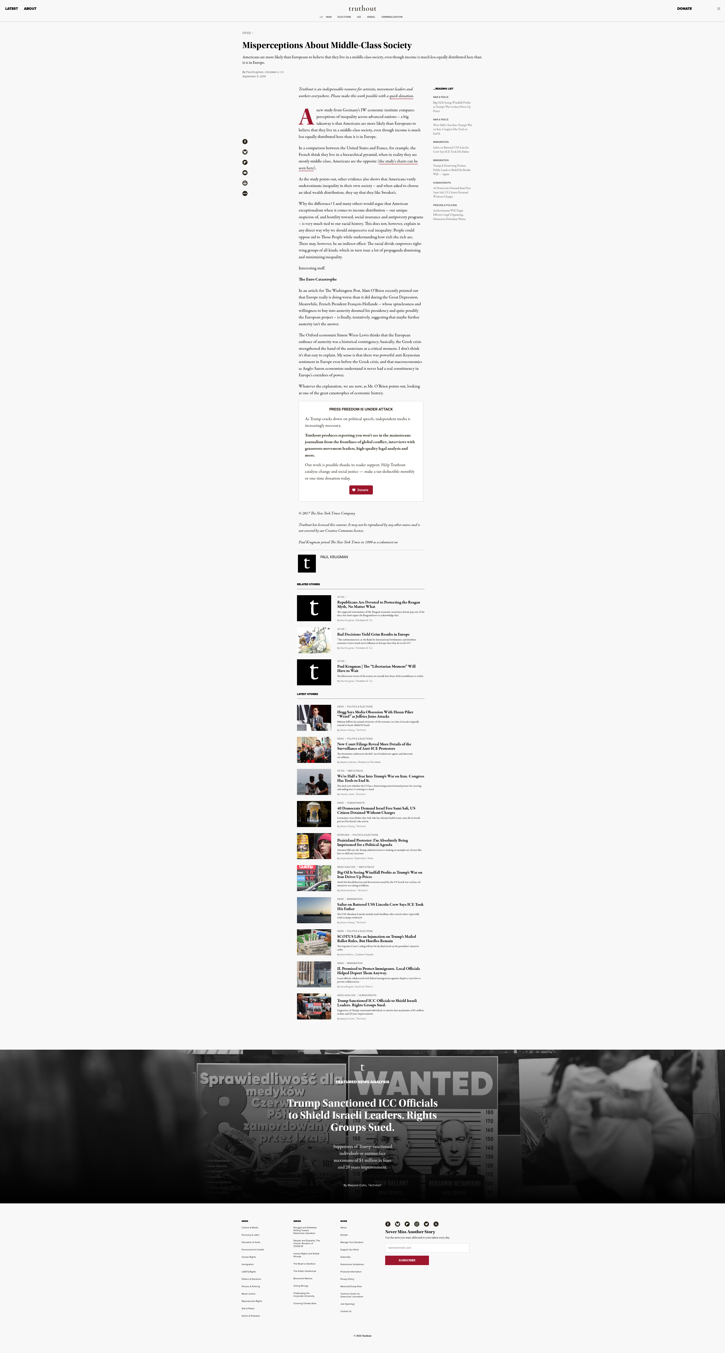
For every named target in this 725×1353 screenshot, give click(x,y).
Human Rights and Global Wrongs (306, 1255)
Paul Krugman (254, 72)
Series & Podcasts (251, 1316)
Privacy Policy (347, 1279)
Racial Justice (248, 1293)
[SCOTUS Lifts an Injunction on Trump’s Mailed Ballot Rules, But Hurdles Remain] (314, 942)
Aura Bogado (347, 986)
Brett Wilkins (346, 954)
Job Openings (347, 1304)
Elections (344, 17)
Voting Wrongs (301, 1286)
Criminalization (392, 17)
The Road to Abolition (304, 1263)
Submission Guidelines (352, 1264)
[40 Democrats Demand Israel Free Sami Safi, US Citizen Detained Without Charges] (314, 814)
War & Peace (355, 771)
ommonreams (364, 954)
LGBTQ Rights (249, 1271)
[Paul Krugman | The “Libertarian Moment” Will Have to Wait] (314, 672)
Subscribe (345, 1257)
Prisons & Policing (251, 1286)
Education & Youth (251, 1242)
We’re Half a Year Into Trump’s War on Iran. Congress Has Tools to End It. (452, 129)
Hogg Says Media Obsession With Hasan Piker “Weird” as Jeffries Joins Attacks (375, 714)
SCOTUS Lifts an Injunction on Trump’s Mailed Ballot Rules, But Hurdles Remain (376, 939)
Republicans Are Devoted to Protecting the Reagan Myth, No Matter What (378, 605)
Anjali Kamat (346, 858)
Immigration (354, 899)
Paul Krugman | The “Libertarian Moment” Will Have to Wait (376, 669)
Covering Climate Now (304, 1303)
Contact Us (346, 1311)
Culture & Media (250, 1227)
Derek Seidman (348, 890)
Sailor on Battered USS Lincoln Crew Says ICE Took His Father (451, 150)
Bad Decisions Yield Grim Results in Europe (373, 634)
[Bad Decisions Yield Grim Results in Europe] (314, 640)
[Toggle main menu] (709, 8)
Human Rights (356, 803)
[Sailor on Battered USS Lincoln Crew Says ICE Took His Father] (314, 910)
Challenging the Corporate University (303, 1295)
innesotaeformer (369, 762)
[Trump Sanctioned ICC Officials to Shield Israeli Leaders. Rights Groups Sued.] (314, 1006)
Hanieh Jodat (347, 794)
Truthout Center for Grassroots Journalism (351, 1295)
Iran (329, 17)
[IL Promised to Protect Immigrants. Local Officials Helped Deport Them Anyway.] (314, 974)
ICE (359, 17)
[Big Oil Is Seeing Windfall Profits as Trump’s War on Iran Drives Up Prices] (314, 878)
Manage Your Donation (351, 1242)
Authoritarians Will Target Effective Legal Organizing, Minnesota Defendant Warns (449, 215)
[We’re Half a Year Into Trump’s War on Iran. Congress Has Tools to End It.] (314, 782)
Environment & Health (253, 1249)
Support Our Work (349, 1249)
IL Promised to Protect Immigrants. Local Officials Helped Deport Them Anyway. (378, 971)
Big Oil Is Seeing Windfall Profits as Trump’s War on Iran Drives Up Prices (452, 107)
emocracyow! (363, 858)
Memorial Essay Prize (351, 1286)
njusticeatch (364, 986)
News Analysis (346, 867)
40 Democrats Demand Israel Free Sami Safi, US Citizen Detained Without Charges (452, 192)
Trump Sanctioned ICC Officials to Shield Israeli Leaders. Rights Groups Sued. (377, 1003)
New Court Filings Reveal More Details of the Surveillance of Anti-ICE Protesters (374, 746)
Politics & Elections (360, 706)
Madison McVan (348, 762)
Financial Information (351, 1271)
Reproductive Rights (252, 1301)
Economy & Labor (250, 1235)
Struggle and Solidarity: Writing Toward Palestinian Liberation (305, 1230)
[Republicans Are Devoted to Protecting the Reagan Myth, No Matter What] (314, 608)
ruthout (361, 730)
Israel (371, 17)
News (340, 706)
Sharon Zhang (347, 730)
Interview (343, 835)
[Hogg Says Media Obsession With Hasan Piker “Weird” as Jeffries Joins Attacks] (314, 718)
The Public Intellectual (304, 1271)
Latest (11, 8)
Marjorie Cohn (347, 1018)
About (30, 8)
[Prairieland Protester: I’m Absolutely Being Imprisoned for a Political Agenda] (314, 846)
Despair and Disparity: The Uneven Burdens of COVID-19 (306, 1243)
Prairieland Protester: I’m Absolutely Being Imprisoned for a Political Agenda (372, 843)
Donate (684, 8)
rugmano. (274, 72)
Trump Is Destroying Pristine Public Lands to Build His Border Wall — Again (452, 170)
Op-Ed (246, 33)
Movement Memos (302, 1278)
